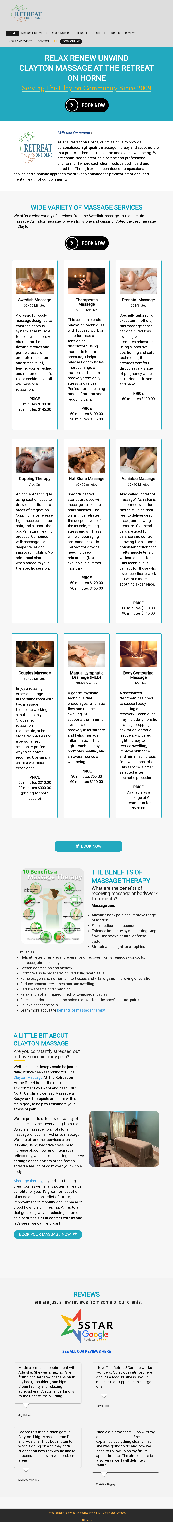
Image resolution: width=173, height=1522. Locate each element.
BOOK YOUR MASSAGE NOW (46, 1234)
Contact (43, 41)
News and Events (21, 41)
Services (70, 1512)
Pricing (93, 1512)
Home (12, 33)
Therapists (83, 33)
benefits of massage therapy (81, 1010)
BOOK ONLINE (71, 41)
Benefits (60, 1512)
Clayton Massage (28, 1077)
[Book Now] (86, 105)
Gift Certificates (108, 33)
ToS (81, 1520)
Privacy (90, 1520)
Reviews (130, 33)
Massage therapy (28, 1181)
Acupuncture (61, 33)
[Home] (26, 14)
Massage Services (34, 33)
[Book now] (86, 243)
